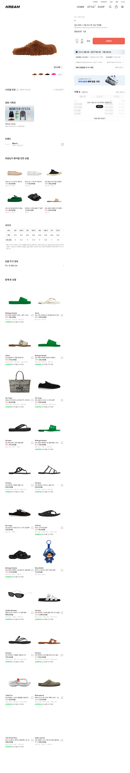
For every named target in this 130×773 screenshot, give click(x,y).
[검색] (110, 6)
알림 (117, 2)
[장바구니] (116, 6)
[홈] (12, 6)
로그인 (123, 2)
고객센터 (95, 2)
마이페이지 (104, 2)
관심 (111, 2)
